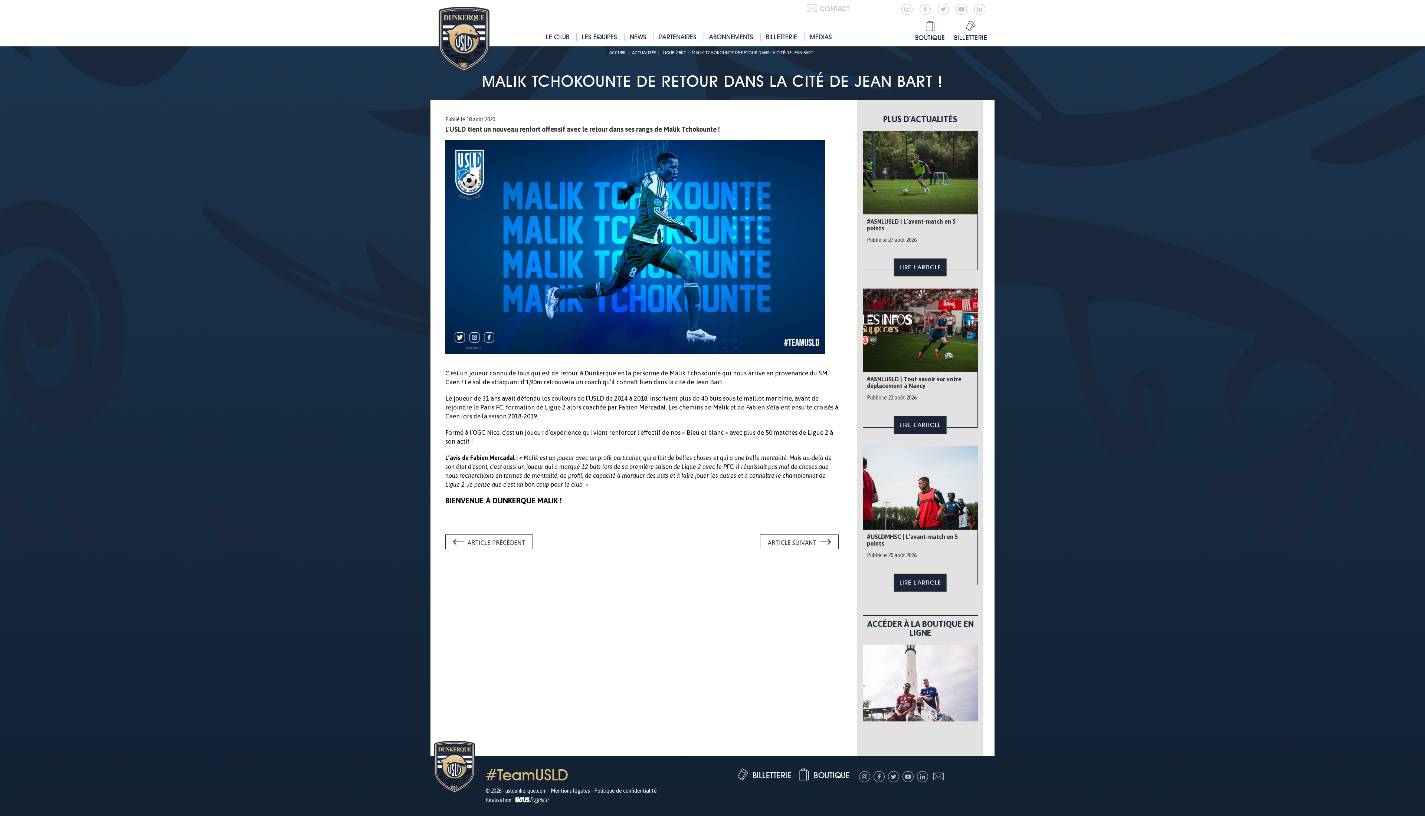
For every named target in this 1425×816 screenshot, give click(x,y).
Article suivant (792, 542)
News (638, 37)
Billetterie (781, 37)
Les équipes (599, 37)
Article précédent (496, 542)
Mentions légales (570, 791)
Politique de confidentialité (625, 791)
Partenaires (678, 37)
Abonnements (731, 37)
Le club (557, 37)
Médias (821, 37)
